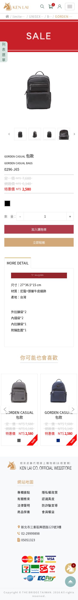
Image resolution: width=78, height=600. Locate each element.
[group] (19, 410)
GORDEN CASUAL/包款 (64, 16)
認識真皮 (50, 499)
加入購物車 (39, 229)
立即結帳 (39, 242)
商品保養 (25, 512)
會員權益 (50, 512)
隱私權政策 (48, 492)
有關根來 (25, 499)
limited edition (18, 16)
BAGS (49, 16)
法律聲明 (25, 505)
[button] (9, 134)
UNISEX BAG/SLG (36, 16)
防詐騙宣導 (50, 505)
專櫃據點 (23, 492)
